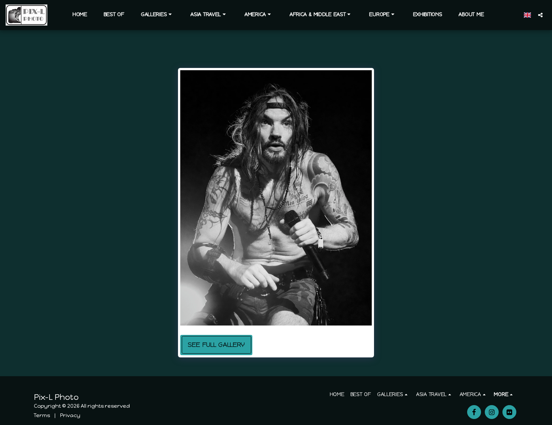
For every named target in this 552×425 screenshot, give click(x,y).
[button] (157, 15)
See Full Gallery (216, 344)
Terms (42, 415)
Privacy (70, 415)
